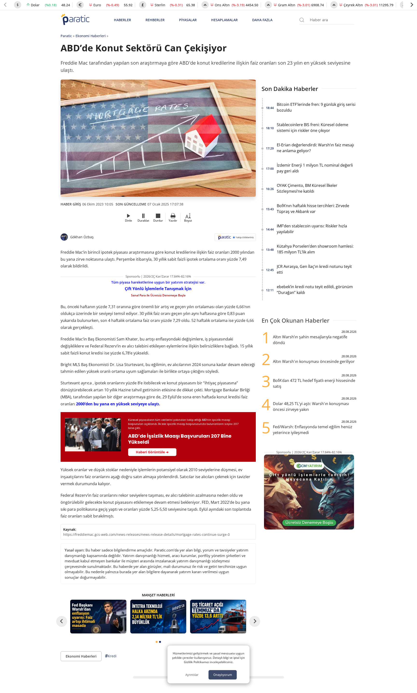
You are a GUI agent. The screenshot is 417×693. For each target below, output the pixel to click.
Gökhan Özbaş (82, 237)
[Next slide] (412, 5)
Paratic (66, 36)
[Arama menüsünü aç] (302, 20)
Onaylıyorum (222, 675)
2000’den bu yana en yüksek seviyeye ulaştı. (118, 404)
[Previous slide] (5, 5)
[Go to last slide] (61, 621)
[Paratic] (75, 20)
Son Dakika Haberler (290, 89)
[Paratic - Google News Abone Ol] (235, 238)
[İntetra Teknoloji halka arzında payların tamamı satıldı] (158, 616)
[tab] (157, 642)
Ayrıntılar (191, 675)
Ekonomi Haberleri (91, 36)
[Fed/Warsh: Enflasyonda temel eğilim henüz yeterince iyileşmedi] (98, 616)
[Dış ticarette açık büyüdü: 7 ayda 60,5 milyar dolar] (218, 616)
